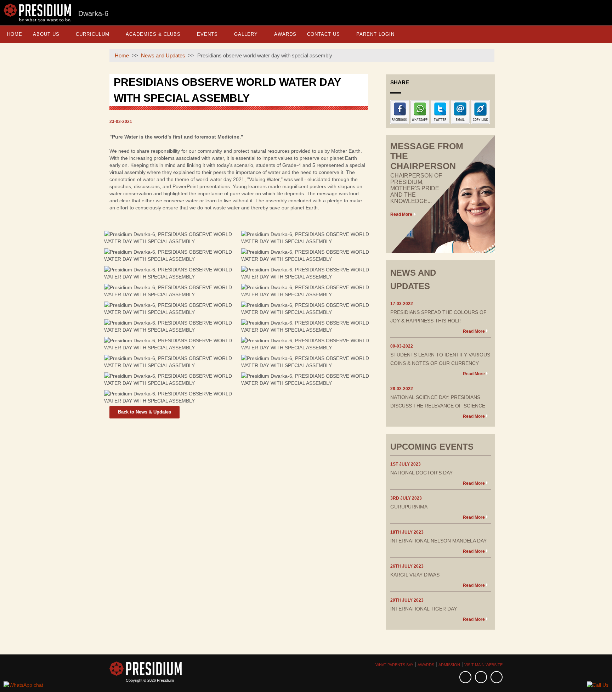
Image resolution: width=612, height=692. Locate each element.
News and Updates (163, 55)
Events (207, 34)
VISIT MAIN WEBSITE (483, 665)
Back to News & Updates (144, 412)
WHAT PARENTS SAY (394, 665)
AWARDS (426, 665)
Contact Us (323, 34)
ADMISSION (449, 665)
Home (14, 34)
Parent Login (375, 34)
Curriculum (92, 34)
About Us (46, 34)
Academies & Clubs (153, 34)
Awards (285, 34)
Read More (401, 214)
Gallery (246, 34)
